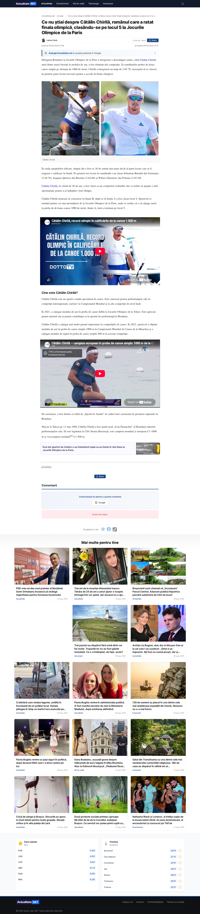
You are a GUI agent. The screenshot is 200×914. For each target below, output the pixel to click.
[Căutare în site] (182, 3)
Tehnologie (93, 3)
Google (102, 503)
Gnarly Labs (29, 911)
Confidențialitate (155, 902)
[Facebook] (109, 529)
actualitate (46, 467)
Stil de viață (78, 3)
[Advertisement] (41, 625)
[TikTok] (115, 529)
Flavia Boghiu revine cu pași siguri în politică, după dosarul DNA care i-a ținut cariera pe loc (41, 763)
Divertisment (62, 3)
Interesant (108, 3)
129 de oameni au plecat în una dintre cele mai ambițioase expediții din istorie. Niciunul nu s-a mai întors (157, 706)
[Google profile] (103, 529)
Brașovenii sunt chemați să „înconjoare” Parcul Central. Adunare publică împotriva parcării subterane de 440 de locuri (156, 591)
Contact (140, 902)
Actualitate (26, 3)
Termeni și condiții (175, 902)
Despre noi (127, 902)
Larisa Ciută (51, 40)
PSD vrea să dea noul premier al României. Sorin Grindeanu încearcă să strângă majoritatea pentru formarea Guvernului (39, 591)
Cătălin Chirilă (148, 59)
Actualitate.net (48, 16)
